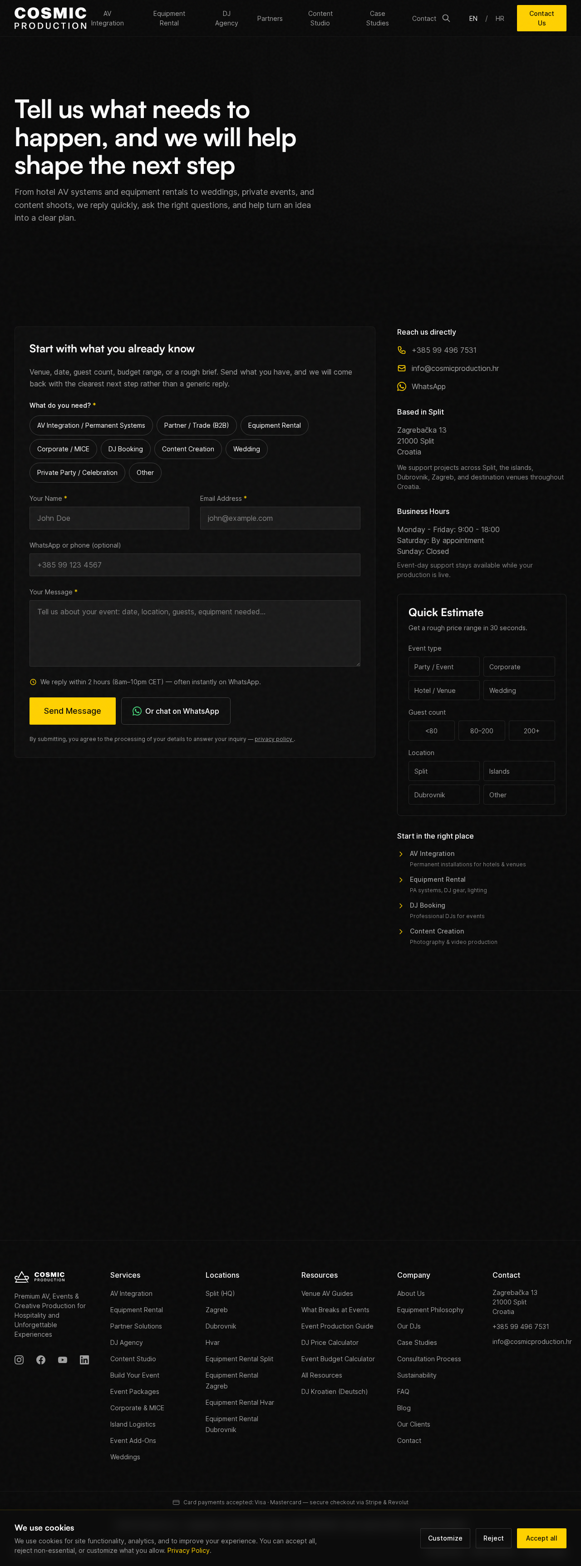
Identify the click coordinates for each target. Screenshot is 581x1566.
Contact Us (541, 18)
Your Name (48, 498)
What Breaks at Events (335, 1310)
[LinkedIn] (84, 1360)
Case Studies (377, 18)
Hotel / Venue (435, 690)
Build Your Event (134, 1375)
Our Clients (413, 1424)
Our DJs (409, 1326)
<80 (431, 731)
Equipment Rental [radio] (274, 425)
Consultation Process (429, 1359)
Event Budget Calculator (338, 1359)
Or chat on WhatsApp (182, 711)
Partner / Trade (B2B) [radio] (196, 425)
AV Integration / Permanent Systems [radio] (91, 425)
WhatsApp (429, 386)
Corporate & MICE (137, 1408)
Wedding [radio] (246, 449)
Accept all (541, 1538)
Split (421, 771)
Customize (445, 1538)
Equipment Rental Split (239, 1359)
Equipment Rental (169, 18)
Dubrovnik (429, 795)
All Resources (321, 1375)
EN (473, 18)
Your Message (54, 592)
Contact (424, 18)
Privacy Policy (188, 1550)
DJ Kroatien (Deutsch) (334, 1391)
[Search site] (446, 18)
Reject (493, 1538)
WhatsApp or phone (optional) (75, 545)
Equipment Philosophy (430, 1310)
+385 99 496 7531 (444, 350)
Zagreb (217, 1310)
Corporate (505, 667)
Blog (404, 1408)
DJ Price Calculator (330, 1342)
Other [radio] (145, 472)
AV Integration (107, 18)
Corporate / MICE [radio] (63, 449)
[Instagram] (19, 1360)
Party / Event (433, 667)
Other (498, 795)
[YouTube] (63, 1360)
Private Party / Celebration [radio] (77, 472)
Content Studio (320, 18)
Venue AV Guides (327, 1293)
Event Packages (134, 1391)
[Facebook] (41, 1360)
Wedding (502, 690)
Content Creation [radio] (188, 449)
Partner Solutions (136, 1326)
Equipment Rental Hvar (240, 1402)
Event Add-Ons (133, 1440)
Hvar (213, 1342)
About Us (411, 1293)
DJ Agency (226, 18)
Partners (270, 18)
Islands (499, 771)
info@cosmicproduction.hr (455, 368)
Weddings (125, 1457)
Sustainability (417, 1375)
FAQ (403, 1391)
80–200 (481, 731)
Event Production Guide (337, 1326)
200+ (532, 731)
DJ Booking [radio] (125, 449)
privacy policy (274, 739)
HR (500, 18)
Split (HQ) (220, 1293)
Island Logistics (133, 1424)
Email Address (223, 498)
